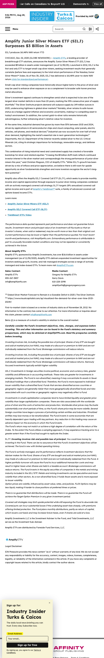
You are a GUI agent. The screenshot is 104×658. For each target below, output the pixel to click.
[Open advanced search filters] (90, 29)
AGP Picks (8, 4)
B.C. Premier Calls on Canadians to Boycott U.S (37, 4)
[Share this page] (97, 29)
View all (98, 4)
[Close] (49, 603)
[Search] (84, 29)
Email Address (15, 633)
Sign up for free (27, 645)
